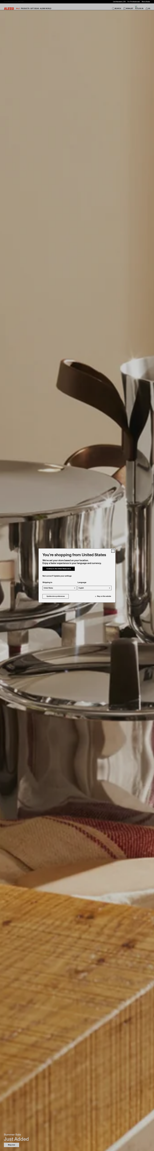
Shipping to (47, 582)
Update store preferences (56, 596)
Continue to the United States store (58, 569)
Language (82, 582)
